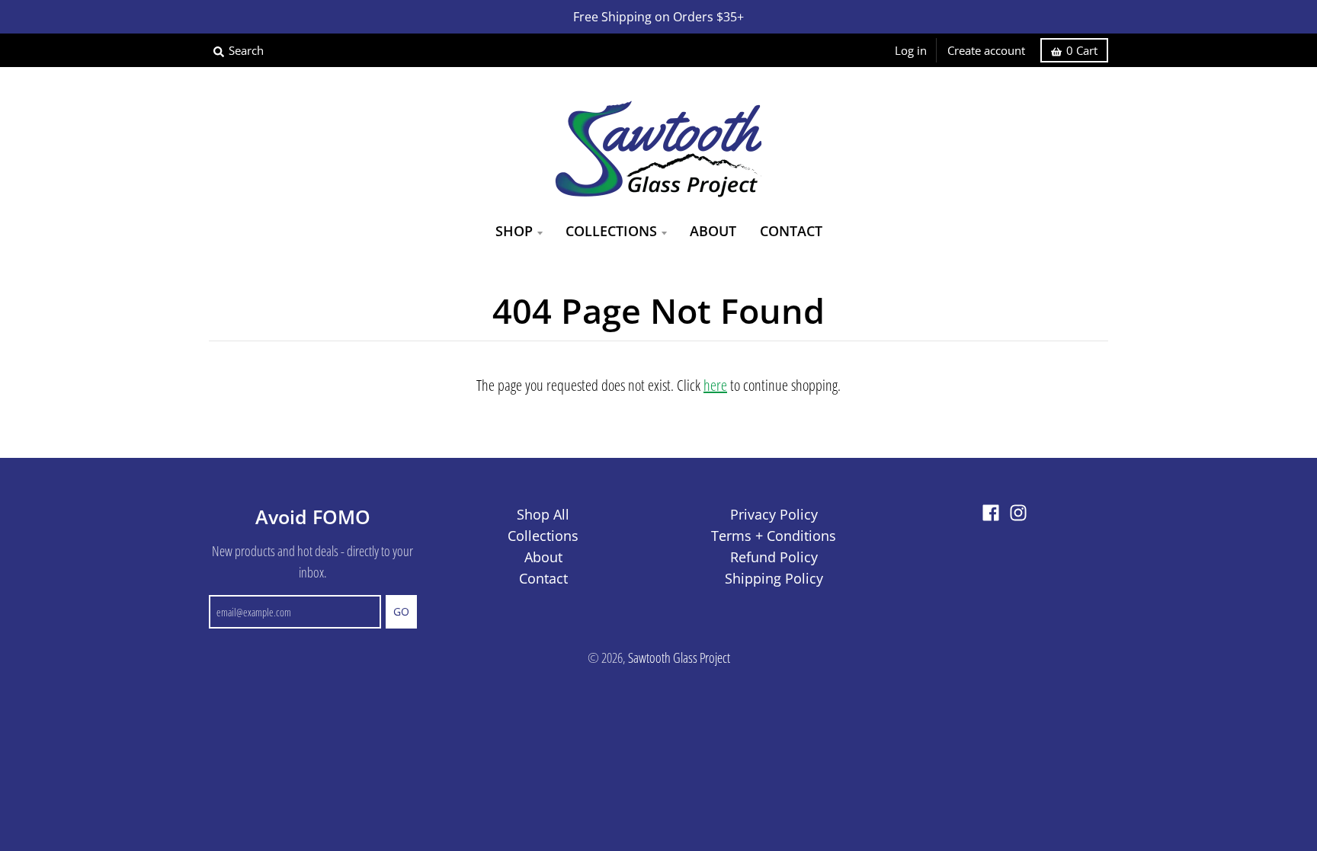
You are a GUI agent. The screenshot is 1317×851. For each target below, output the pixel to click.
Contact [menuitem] (791, 231)
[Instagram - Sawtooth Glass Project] (1018, 513)
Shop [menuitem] (514, 231)
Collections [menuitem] (611, 231)
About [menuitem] (713, 231)
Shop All (543, 514)
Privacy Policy (774, 514)
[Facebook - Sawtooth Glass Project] (991, 513)
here (715, 385)
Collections (543, 535)
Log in (911, 50)
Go (401, 611)
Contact (543, 578)
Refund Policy (774, 557)
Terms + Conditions (773, 535)
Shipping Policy (774, 578)
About (543, 557)
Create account (986, 50)
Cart (1082, 50)
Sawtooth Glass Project (679, 657)
